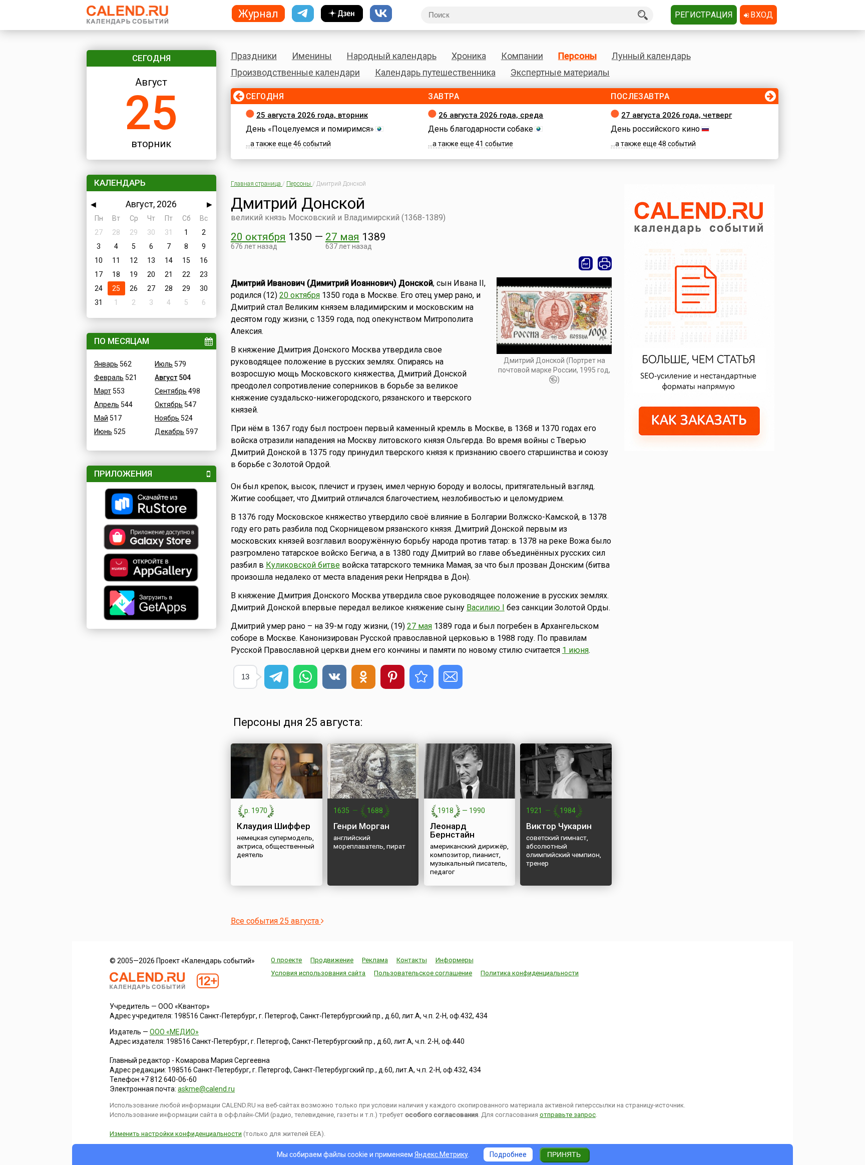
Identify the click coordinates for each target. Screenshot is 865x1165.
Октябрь (169, 405)
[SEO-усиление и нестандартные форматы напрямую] (699, 449)
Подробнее (508, 1154)
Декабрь (169, 432)
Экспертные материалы (560, 72)
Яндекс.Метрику (441, 1154)
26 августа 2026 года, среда (491, 115)
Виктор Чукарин (559, 826)
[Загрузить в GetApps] (151, 604)
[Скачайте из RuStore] (151, 505)
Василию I (486, 607)
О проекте (286, 960)
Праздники (254, 56)
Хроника (469, 56)
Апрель (106, 405)
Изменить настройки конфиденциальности (176, 1133)
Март (102, 391)
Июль (164, 364)
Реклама (375, 960)
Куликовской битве (303, 565)
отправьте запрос (568, 1114)
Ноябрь (167, 418)
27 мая (342, 237)
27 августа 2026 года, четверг (676, 115)
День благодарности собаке (480, 129)
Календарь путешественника (435, 72)
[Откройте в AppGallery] (151, 568)
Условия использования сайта (318, 973)
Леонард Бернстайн (452, 830)
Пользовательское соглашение (423, 973)
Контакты (411, 960)
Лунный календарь (651, 56)
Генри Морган (361, 826)
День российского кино (655, 129)
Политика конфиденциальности (530, 973)
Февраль (109, 377)
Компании (522, 56)
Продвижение (331, 960)
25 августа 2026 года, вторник (312, 115)
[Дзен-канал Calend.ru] (342, 14)
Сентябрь (171, 391)
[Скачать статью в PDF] (586, 263)
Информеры (455, 960)
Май (101, 418)
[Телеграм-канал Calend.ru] (303, 14)
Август (166, 377)
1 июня (575, 650)
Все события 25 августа (276, 921)
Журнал (258, 13)
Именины (312, 56)
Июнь (103, 432)
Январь (106, 364)
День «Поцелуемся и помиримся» (310, 129)
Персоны (577, 56)
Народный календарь (392, 56)
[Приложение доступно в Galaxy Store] (151, 538)
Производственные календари (295, 72)
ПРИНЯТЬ (564, 1154)
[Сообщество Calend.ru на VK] (381, 14)
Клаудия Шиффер (273, 826)
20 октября (258, 237)
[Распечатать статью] (605, 263)
